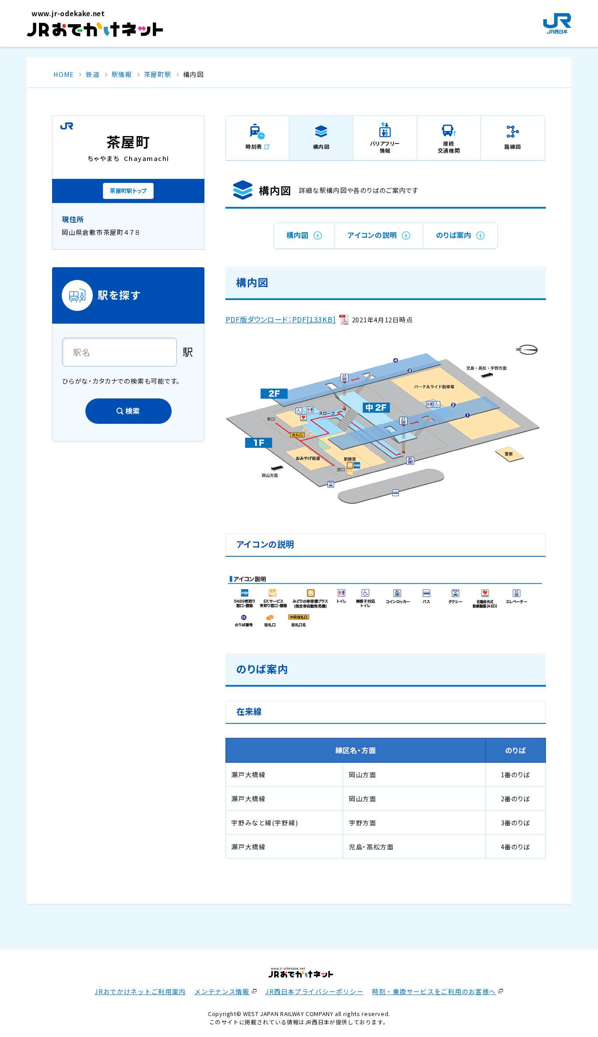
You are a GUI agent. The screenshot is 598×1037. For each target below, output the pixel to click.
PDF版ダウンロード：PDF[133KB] (280, 319)
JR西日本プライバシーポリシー (314, 991)
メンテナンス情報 (222, 991)
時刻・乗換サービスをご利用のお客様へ (434, 991)
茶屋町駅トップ (128, 190)
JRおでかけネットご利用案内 (140, 991)
